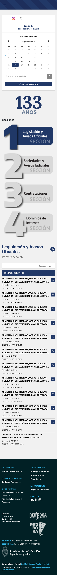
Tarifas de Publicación (11, 482)
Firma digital (35, 479)
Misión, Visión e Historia (12, 471)
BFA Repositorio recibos (40, 471)
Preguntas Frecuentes (39, 489)
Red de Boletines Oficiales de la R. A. (13, 494)
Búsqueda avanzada (28, 84)
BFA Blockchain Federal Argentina (12, 500)
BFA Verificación (37, 475)
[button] (46, 265)
